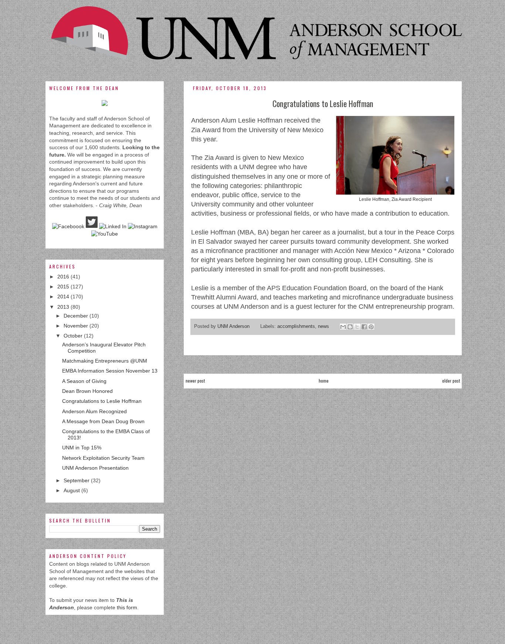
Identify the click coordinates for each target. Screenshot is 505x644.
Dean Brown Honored (87, 391)
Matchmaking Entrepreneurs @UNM (104, 361)
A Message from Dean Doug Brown (103, 421)
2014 (64, 296)
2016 (64, 277)
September (77, 480)
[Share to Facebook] (364, 326)
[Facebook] (68, 226)
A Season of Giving (84, 381)
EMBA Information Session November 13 (109, 371)
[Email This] (343, 326)
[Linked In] (112, 226)
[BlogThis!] (350, 326)
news (323, 326)
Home (324, 380)
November (76, 326)
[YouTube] (104, 234)
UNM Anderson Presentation (95, 468)
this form (127, 607)
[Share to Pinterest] (371, 326)
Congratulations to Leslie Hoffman (102, 401)
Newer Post (195, 380)
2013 (64, 307)
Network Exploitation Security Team (103, 458)
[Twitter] (92, 226)
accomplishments (296, 326)
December (76, 316)
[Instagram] (142, 226)
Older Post (451, 380)
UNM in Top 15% (81, 448)
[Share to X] (357, 326)
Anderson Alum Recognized (94, 411)
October (74, 336)
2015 (64, 287)
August (72, 490)
